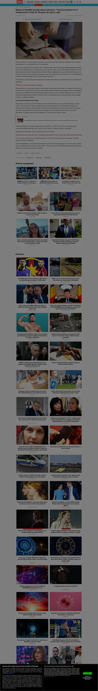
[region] (49, 677)
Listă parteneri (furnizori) (49, 676)
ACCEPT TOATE (87, 673)
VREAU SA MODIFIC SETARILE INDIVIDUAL (87, 678)
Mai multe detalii (10, 673)
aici (11, 682)
